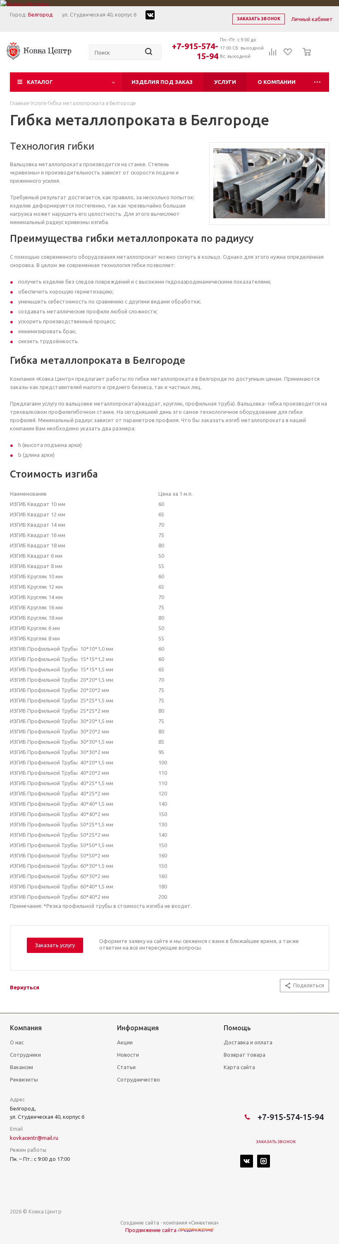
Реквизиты (24, 1079)
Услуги (225, 82)
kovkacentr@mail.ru (34, 1138)
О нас (17, 1042)
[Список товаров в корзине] (304, 57)
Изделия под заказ (162, 82)
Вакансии (21, 1067)
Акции (125, 1042)
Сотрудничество (138, 1079)
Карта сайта (239, 1067)
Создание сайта (139, 1222)
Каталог (40, 82)
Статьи (126, 1067)
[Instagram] (263, 1161)
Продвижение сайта (151, 1230)
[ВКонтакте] (246, 1161)
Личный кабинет (312, 19)
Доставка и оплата (248, 1042)
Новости (128, 1055)
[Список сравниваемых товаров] (273, 54)
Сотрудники (25, 1055)
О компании (277, 82)
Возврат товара (244, 1055)
